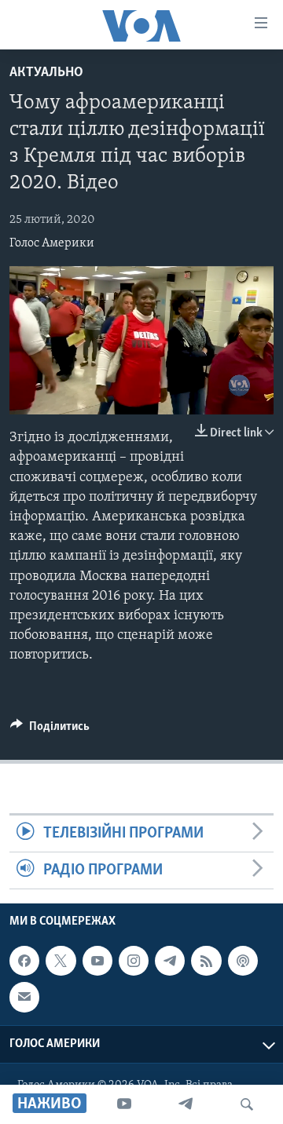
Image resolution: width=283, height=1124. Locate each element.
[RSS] (206, 961)
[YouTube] (124, 1104)
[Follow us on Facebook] (24, 961)
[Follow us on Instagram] (134, 961)
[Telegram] (185, 1104)
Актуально (46, 73)
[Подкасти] (243, 961)
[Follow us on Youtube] (97, 961)
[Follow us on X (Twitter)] (60, 961)
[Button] (50, 730)
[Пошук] (246, 1104)
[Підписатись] (24, 998)
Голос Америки (51, 243)
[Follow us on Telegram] (170, 961)
